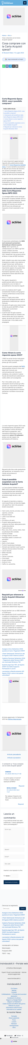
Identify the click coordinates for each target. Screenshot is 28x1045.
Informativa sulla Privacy (14, 1007)
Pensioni (14, 1024)
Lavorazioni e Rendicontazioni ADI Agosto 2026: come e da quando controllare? (13, 673)
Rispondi (21, 786)
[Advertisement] (14, 83)
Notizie (14, 990)
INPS (23, 366)
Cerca (23, 908)
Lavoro (14, 1022)
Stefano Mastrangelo (14, 719)
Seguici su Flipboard (14, 1002)
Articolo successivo (14, 757)
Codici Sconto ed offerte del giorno (14, 1004)
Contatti (14, 992)
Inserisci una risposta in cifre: (13, 870)
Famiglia (14, 1016)
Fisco (14, 1020)
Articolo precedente (14, 754)
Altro (14, 1027)
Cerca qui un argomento (10, 905)
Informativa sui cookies (14, 1009)
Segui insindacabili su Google (15, 59)
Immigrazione (14, 1025)
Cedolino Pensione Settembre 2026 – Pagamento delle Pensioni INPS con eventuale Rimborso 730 (13, 660)
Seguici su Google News (14, 1000)
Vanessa (8, 772)
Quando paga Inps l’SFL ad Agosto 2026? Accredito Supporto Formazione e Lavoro (13, 666)
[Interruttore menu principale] (25, 3)
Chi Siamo (14, 988)
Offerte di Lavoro (14, 1005)
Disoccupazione (14, 1018)
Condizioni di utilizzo (14, 998)
